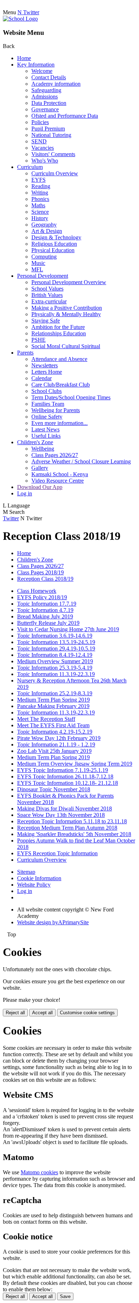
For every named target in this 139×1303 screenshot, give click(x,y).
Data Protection (48, 103)
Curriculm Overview (54, 173)
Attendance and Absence (59, 359)
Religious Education (54, 244)
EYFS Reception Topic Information (57, 853)
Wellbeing (42, 449)
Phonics (40, 199)
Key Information (36, 65)
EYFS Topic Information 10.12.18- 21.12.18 (67, 783)
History (39, 218)
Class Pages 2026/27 (54, 455)
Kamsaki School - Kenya (59, 474)
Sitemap (26, 872)
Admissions (44, 97)
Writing (39, 193)
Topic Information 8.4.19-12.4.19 (54, 655)
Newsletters (44, 365)
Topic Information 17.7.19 (46, 604)
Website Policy (34, 885)
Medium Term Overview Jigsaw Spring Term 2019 (74, 764)
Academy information (56, 84)
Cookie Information (39, 878)
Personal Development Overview (68, 282)
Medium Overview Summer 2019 (55, 661)
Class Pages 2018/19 (40, 572)
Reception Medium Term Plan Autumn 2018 (67, 828)
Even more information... (59, 423)
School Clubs (46, 391)
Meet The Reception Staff (46, 719)
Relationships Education (58, 333)
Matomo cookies (39, 1172)
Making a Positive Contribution (66, 308)
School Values (47, 289)
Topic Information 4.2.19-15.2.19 (54, 732)
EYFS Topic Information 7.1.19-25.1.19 (62, 770)
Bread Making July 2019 (45, 616)
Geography (44, 225)
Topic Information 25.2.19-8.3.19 (54, 693)
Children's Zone (35, 442)
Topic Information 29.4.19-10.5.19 (56, 648)
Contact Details (48, 77)
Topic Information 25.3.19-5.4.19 (54, 668)
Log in (24, 493)
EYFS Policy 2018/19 (42, 597)
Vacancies (42, 148)
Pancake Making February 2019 (53, 706)
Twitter (11, 518)
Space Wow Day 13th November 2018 (61, 815)
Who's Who (44, 161)
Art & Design (46, 231)
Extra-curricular (49, 301)
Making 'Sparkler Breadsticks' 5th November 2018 (74, 834)
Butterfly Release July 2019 (48, 623)
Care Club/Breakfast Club (60, 385)
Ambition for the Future (58, 327)
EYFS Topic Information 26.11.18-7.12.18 (65, 776)
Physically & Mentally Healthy (66, 314)
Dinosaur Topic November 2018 (53, 789)
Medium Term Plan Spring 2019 (53, 700)
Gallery (39, 468)
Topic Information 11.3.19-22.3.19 (56, 674)
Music (38, 263)
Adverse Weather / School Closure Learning (81, 461)
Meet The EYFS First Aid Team (53, 725)
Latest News (45, 429)
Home (24, 58)
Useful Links (46, 436)
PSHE (38, 340)
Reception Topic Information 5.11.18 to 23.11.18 (72, 821)
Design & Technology (56, 237)
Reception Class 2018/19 (45, 579)
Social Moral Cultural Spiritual (65, 346)
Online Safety (46, 417)
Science (40, 212)
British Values (47, 295)
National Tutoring (51, 135)
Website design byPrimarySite (53, 922)
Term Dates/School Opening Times (70, 397)
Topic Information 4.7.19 (45, 610)
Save (65, 1296)
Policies (40, 122)
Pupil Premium (48, 129)
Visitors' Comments (53, 154)
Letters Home (46, 372)
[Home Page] (20, 19)
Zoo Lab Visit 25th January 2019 (54, 751)
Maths (38, 205)
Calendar (41, 378)
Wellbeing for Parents (55, 410)
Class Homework (36, 591)
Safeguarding (46, 90)
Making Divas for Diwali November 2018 (64, 808)
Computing (44, 257)
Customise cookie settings (87, 1012)
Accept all (42, 1012)
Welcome (41, 71)
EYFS (38, 180)
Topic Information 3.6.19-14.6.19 (54, 636)
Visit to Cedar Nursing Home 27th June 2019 (68, 629)
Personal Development (42, 276)
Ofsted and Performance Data (64, 116)
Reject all (15, 1012)
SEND (39, 141)
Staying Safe (45, 321)
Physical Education (52, 250)
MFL (37, 269)
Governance (45, 109)
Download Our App (39, 487)
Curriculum (30, 167)
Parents (25, 353)
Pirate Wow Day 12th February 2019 (59, 738)
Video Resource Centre (57, 481)
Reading (40, 186)
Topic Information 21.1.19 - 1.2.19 (56, 744)
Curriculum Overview (42, 860)
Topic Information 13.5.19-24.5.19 (56, 642)
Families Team (47, 404)
